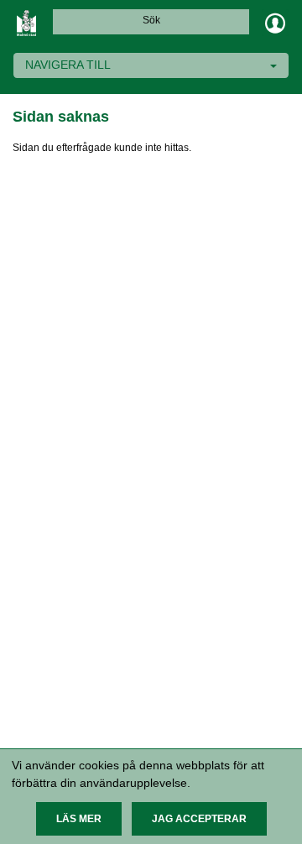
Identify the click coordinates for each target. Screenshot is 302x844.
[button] (79, 819)
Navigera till (68, 64)
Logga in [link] (275, 22)
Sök (151, 20)
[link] (26, 22)
